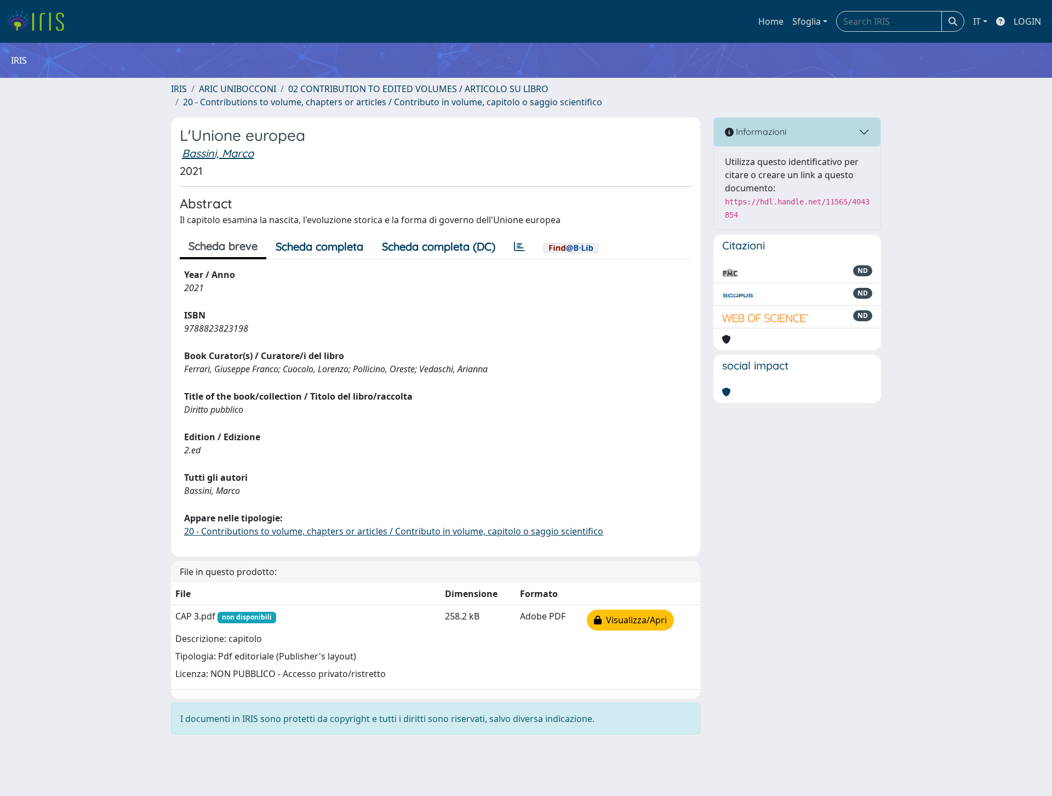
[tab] (519, 246)
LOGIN (1027, 21)
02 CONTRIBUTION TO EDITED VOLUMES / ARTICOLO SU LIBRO (418, 89)
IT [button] (977, 21)
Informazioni (760, 131)
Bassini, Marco (218, 153)
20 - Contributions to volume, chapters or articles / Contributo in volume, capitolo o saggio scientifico (392, 102)
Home (771, 21)
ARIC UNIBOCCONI (237, 89)
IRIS (179, 89)
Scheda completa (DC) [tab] (438, 246)
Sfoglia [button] (806, 21)
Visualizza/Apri (634, 620)
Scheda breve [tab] (223, 246)
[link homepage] (40, 21)
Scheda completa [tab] (319, 246)
